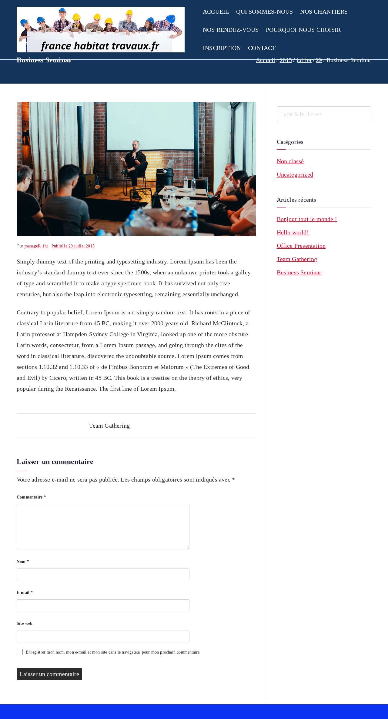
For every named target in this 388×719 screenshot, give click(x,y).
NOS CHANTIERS (324, 11)
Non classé (290, 161)
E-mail (25, 592)
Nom (23, 561)
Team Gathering (109, 425)
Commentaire (31, 497)
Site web (25, 623)
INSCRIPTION (222, 48)
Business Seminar (299, 272)
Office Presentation (301, 245)
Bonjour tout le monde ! (307, 219)
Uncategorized (295, 174)
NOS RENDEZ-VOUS (231, 29)
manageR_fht (36, 246)
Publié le (73, 246)
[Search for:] (324, 114)
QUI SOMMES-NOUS (264, 11)
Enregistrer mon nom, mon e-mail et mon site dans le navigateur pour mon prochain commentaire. (113, 652)
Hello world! (293, 232)
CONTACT (262, 48)
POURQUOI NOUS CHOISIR (303, 29)
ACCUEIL (216, 11)
